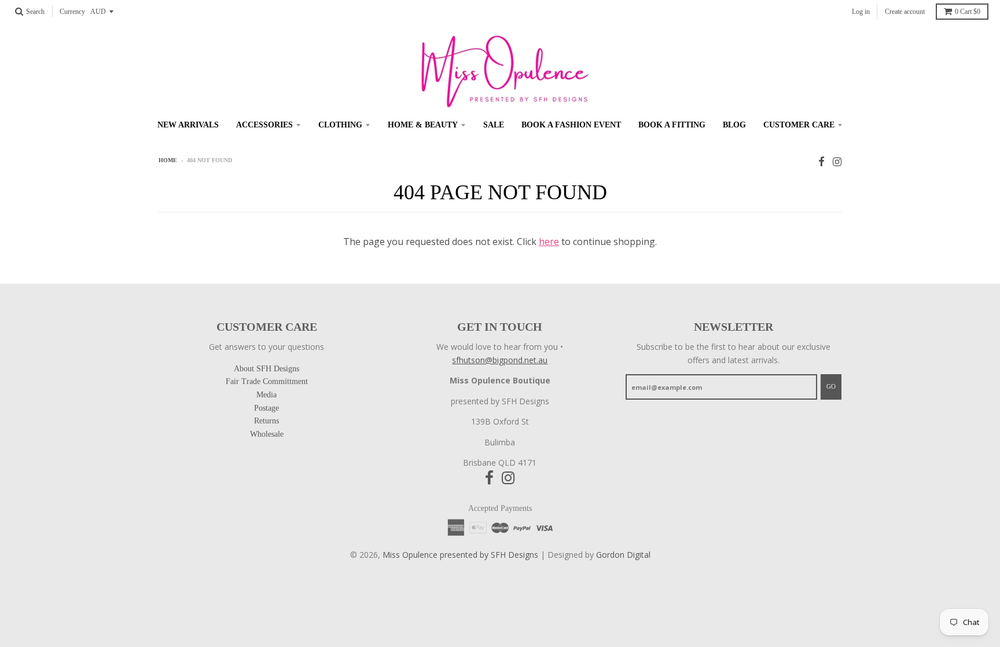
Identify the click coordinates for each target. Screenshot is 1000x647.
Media (266, 394)
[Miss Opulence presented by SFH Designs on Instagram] (837, 161)
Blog (734, 124)
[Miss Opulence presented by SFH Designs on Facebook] (821, 161)
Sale (493, 124)
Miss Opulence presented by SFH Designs (460, 554)
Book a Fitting (671, 124)
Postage (266, 408)
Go (831, 386)
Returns (266, 420)
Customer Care (798, 124)
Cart (967, 12)
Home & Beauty (423, 124)
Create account (905, 12)
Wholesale (267, 434)
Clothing (340, 124)
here (549, 241)
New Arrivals (188, 124)
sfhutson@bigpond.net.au (499, 359)
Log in (861, 12)
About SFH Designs (266, 368)
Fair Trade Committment (267, 381)
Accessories (264, 124)
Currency (72, 12)
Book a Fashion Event (571, 124)
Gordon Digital (623, 554)
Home (168, 160)
